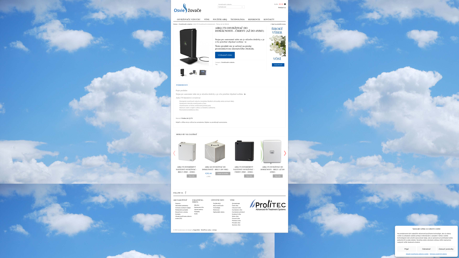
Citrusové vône (236, 207)
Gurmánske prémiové (238, 212)
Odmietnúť (426, 249)
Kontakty (269, 19)
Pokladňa (197, 211)
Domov (175, 24)
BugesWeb (196, 230)
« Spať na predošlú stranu (278, 24)
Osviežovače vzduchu (188, 19)
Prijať (406, 249)
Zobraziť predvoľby (446, 249)
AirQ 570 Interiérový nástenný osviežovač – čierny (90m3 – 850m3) (243, 169)
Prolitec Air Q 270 (187, 118)
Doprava (177, 203)
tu (245, 41)
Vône (206, 19)
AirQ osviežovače (218, 205)
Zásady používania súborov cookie (417, 254)
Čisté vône (235, 205)
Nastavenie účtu (199, 207)
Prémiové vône (236, 220)
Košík (196, 214)
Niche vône (235, 216)
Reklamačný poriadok (181, 210)
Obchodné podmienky (181, 205)
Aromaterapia (236, 203)
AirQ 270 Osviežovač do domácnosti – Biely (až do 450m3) (272, 169)
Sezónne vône (236, 225)
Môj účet (196, 205)
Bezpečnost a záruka (181, 212)
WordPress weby (206, 230)
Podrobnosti (182, 85)
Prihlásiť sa (282, 7)
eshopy (214, 230)
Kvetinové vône (236, 214)
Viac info (191, 176)
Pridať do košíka (223, 173)
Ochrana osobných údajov (438, 254)
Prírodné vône (236, 222)
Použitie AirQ (220, 19)
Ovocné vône (236, 218)
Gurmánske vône (237, 210)
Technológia (238, 19)
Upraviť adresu (198, 209)
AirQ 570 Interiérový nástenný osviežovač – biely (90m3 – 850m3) (186, 169)
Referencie (254, 19)
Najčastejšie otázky (218, 212)
